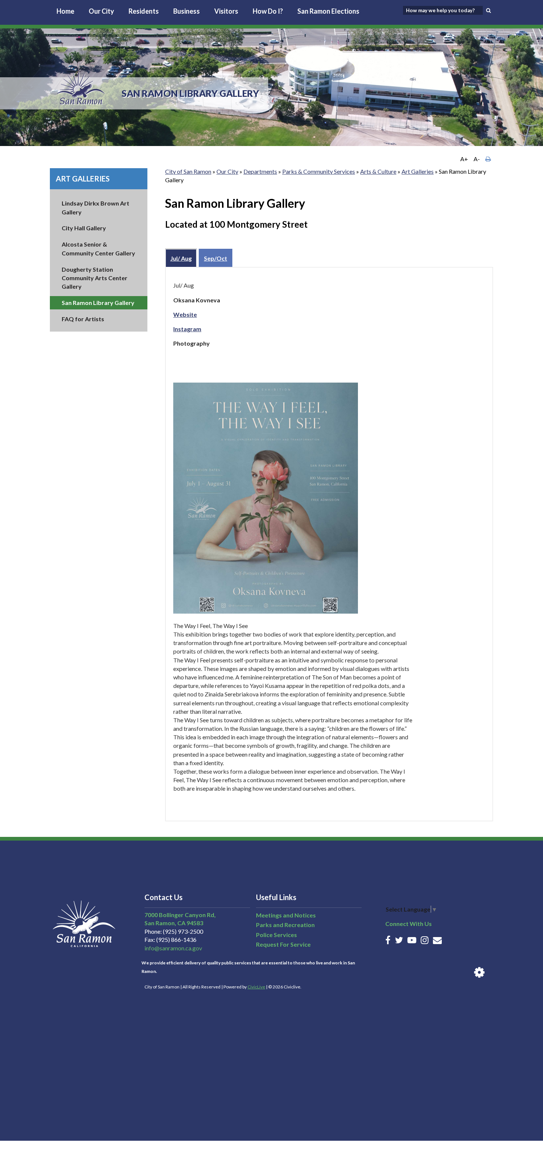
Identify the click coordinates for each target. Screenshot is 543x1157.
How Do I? (268, 11)
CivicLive (256, 987)
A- (477, 158)
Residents (144, 11)
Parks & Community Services (318, 171)
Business (186, 11)
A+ (464, 158)
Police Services (276, 934)
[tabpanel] (329, 544)
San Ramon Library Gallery (98, 302)
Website (185, 314)
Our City (101, 11)
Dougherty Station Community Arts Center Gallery (94, 278)
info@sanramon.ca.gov (173, 947)
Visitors (226, 11)
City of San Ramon (188, 171)
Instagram (187, 328)
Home (65, 11)
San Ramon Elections (328, 11)
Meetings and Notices (286, 915)
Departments (260, 171)
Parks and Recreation (285, 924)
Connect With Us (408, 923)
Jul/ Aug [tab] (181, 258)
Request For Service (283, 944)
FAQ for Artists (83, 318)
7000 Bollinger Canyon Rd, (180, 914)
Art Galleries (83, 178)
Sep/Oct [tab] (215, 258)
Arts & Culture (378, 171)
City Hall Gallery (84, 227)
